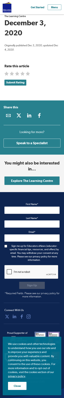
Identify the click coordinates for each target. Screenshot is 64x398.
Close (17, 386)
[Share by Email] (8, 115)
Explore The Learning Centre (32, 181)
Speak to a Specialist (32, 143)
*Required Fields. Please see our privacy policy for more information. (32, 295)
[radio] (6, 74)
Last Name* (32, 218)
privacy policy (16, 376)
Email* (32, 231)
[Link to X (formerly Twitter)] (19, 115)
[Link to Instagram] (28, 316)
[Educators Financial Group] (12, 7)
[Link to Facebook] (39, 115)
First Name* (32, 204)
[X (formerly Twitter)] (7, 316)
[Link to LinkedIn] (29, 115)
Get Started (37, 7)
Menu (54, 7)
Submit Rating (15, 82)
